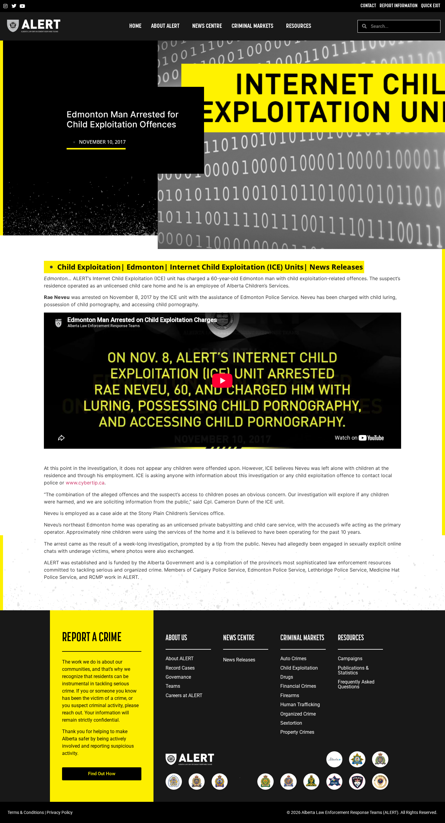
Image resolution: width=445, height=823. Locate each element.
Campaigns (350, 658)
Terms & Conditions (26, 812)
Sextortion (291, 723)
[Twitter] (14, 6)
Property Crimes (297, 732)
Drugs (286, 677)
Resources (298, 26)
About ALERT (180, 658)
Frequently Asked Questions (356, 684)
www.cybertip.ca (85, 483)
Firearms (289, 695)
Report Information (398, 6)
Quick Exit (430, 6)
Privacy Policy (60, 812)
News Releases (239, 660)
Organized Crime (298, 714)
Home (135, 26)
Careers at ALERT (184, 695)
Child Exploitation (299, 668)
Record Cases (180, 668)
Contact (368, 6)
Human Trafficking (300, 704)
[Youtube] (22, 6)
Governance (178, 677)
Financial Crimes (298, 686)
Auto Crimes (293, 658)
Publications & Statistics (353, 670)
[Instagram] (5, 6)
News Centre (207, 26)
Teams (173, 686)
